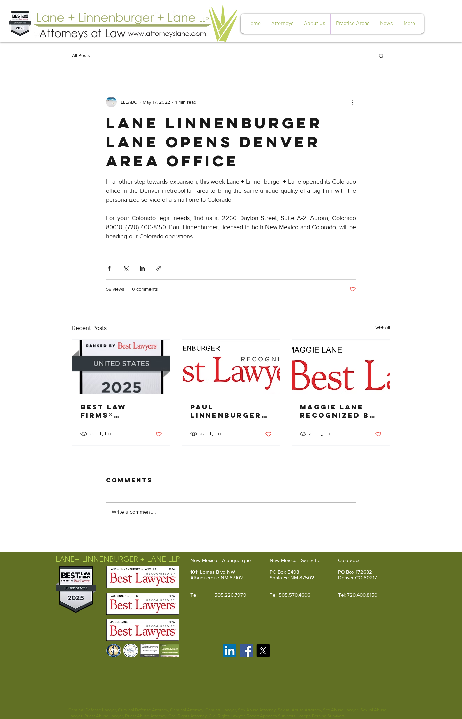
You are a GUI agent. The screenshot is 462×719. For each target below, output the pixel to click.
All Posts (81, 55)
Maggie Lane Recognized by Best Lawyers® (337, 411)
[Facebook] (246, 650)
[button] (352, 24)
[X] (263, 650)
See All (382, 327)
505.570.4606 (294, 595)
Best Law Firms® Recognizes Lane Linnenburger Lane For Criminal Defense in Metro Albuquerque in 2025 (116, 411)
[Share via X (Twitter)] (125, 268)
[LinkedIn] (229, 650)
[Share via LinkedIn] (142, 268)
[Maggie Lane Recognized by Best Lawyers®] (341, 367)
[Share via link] (159, 268)
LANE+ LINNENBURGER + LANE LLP (118, 559)
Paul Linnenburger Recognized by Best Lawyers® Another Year (228, 411)
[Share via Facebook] (109, 268)
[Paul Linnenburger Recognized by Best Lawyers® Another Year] (231, 367)
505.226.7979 (230, 595)
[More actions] (352, 102)
